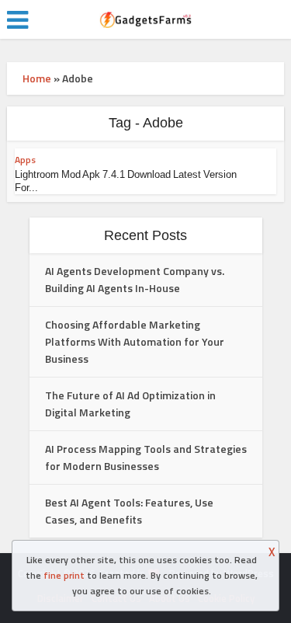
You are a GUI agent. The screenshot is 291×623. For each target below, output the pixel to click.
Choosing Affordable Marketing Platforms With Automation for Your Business (134, 341)
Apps (25, 159)
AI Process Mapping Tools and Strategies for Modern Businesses (146, 457)
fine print (64, 575)
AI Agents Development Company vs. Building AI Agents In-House (134, 279)
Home (37, 78)
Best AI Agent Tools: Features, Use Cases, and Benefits (129, 510)
